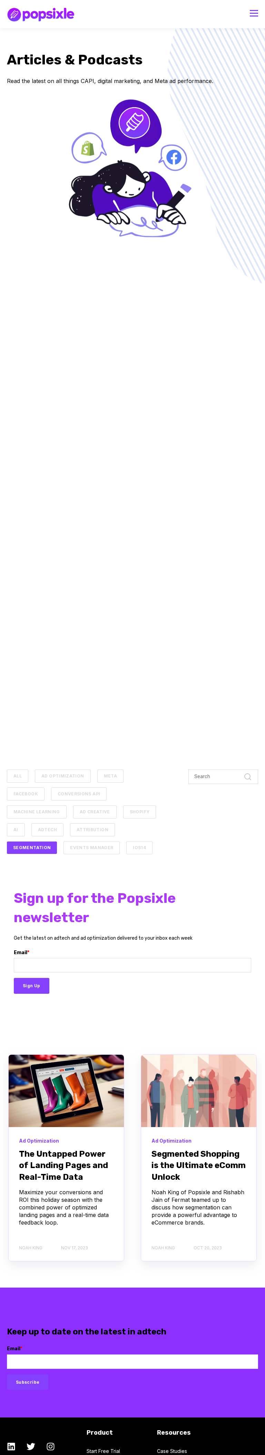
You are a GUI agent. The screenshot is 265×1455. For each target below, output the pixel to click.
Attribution (92, 829)
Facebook (25, 793)
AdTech (47, 829)
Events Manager (91, 847)
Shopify (140, 811)
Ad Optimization (62, 775)
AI (15, 829)
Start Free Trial (103, 1451)
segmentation (32, 847)
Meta (110, 775)
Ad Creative (95, 811)
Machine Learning (36, 811)
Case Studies (172, 1451)
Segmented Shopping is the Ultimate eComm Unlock (198, 1165)
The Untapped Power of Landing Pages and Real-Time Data (63, 1165)
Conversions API (79, 793)
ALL (17, 775)
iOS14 (139, 847)
